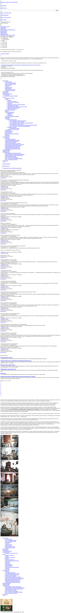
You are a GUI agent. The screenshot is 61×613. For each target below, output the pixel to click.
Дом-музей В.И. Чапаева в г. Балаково (13, 576)
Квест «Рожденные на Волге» (11, 593)
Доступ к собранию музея (10, 541)
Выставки (7, 562)
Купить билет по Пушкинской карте (7, 29)
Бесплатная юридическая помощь (12, 567)
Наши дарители (8, 566)
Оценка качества (8, 544)
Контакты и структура (5, 26)
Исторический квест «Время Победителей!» (14, 588)
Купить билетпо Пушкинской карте (7, 550)
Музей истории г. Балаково (10, 575)
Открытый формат (9, 565)
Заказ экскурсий (3, 30)
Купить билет (3, 28)
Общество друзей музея (10, 557)
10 (0, 393)
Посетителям (3, 27)
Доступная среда (8, 539)
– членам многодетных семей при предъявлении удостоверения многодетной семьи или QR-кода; (20, 64)
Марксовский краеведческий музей (12, 580)
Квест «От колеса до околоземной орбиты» (14, 592)
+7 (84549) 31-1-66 (4, 186)
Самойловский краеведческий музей (12, 582)
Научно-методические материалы (12, 560)
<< (1, 381)
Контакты (7, 571)
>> (1, 395)
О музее (6, 556)
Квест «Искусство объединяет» (11, 590)
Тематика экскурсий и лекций (11, 553)
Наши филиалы (3, 31)
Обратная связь (8, 545)
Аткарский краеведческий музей (12, 574)
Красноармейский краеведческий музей (13, 579)
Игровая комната (6, 585)
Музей (4, 554)
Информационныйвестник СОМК (6, 584)
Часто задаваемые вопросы (10, 540)
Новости (7, 558)
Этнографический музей (10, 572)
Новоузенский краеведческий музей (12, 581)
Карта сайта (7, 569)
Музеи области (8, 542)
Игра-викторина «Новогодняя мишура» (13, 586)
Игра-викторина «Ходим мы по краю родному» (15, 587)
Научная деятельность (9, 559)
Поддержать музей (4, 34)
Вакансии (7, 568)
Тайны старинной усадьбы (10, 589)
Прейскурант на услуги (10, 547)
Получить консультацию (10, 546)
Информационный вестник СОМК (7, 35)
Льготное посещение (4, 53)
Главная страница (6, 163)
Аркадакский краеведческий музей (12, 573)
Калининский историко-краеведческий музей (12, 168)
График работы (3, 32)
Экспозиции (7, 561)
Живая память (8, 563)
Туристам (7, 543)
